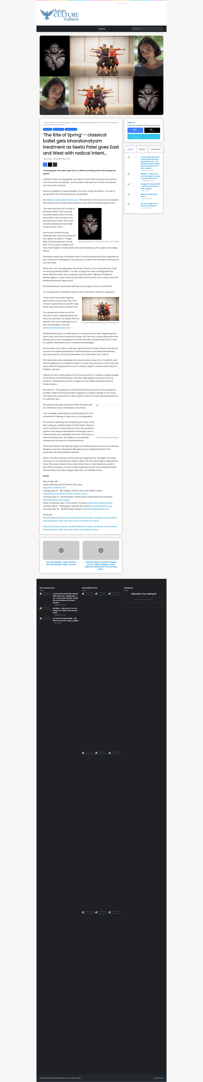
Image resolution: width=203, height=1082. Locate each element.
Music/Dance (58, 129)
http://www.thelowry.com (54, 487)
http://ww (92, 503)
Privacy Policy (158, 1078)
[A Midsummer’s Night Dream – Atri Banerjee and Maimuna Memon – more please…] (101, 914)
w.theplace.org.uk (104, 503)
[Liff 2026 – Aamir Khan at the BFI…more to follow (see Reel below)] (88, 915)
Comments (155, 149)
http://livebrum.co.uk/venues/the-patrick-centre (65, 494)
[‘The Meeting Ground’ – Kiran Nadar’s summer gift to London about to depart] (115, 672)
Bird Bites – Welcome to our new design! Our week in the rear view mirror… (150, 176)
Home (46, 122)
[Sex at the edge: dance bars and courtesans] (133, 206)
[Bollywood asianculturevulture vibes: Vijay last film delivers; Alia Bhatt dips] (101, 755)
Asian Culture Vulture (74, 1078)
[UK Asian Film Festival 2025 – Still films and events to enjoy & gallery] (133, 187)
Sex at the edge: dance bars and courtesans (149, 205)
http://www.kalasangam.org (95, 509)
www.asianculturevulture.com (64, 200)
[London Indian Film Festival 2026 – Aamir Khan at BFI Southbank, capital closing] (115, 990)
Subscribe (102, 29)
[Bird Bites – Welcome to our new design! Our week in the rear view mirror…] (133, 177)
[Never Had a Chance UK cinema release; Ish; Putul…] (88, 831)
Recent (142, 149)
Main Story (53, 122)
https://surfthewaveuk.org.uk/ (56, 500)
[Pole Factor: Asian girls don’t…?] (133, 197)
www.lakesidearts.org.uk (101, 506)
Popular (130, 149)
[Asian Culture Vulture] (59, 15)
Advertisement (122, 3)
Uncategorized (71, 129)
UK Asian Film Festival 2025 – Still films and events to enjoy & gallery (150, 186)
